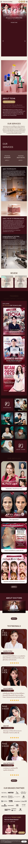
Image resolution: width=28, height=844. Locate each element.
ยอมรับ (24, 841)
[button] (3, 40)
